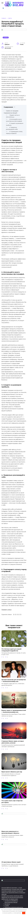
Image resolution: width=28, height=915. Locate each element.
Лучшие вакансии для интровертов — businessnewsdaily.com (13, 680)
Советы (6, 37)
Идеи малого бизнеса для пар (11, 771)
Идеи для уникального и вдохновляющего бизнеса (10, 832)
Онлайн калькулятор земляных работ (12, 895)
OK (23, 912)
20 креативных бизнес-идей (10, 862)
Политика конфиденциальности (13, 907)
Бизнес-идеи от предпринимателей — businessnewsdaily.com (13, 711)
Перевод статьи (6, 609)
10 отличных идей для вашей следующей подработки (11, 649)
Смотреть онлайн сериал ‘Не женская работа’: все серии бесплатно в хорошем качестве (13, 892)
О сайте (6, 905)
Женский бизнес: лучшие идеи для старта (13, 889)
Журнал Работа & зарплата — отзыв (11, 887)
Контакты (7, 904)
